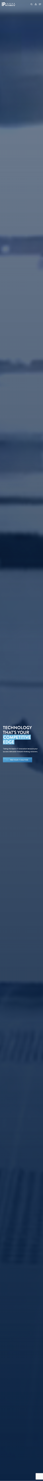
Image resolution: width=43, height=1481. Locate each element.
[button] (40, 4)
